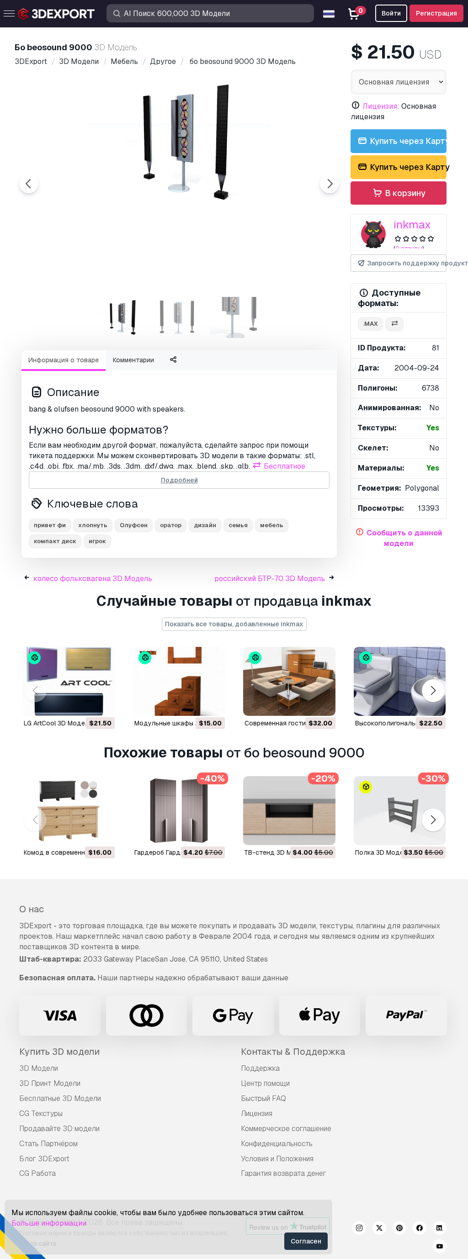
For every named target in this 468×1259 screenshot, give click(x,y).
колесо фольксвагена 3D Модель (92, 578)
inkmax (412, 224)
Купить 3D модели (59, 1052)
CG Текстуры (41, 1113)
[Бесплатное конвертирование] (394, 324)
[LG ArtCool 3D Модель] (68, 681)
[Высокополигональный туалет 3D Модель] (400, 681)
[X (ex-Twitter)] (379, 1229)
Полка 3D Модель (383, 852)
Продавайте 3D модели (59, 1128)
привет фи (50, 525)
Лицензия (256, 1113)
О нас (31, 909)
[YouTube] (440, 1247)
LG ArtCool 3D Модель (58, 723)
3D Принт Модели (49, 1083)
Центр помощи (265, 1083)
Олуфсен (134, 525)
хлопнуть (92, 525)
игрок (97, 541)
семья (238, 525)
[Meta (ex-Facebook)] (419, 1229)
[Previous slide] (28, 183)
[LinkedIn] (440, 1229)
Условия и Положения (277, 1159)
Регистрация (436, 13)
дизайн (205, 525)
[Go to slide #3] (237, 317)
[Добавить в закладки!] (101, 703)
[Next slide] (329, 183)
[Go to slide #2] (179, 317)
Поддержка (260, 1068)
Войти (391, 13)
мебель (271, 525)
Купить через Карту (407, 141)
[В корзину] (82, 703)
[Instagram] (359, 1229)
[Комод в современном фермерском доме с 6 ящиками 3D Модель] (68, 810)
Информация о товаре (63, 360)
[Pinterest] (399, 1229)
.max (370, 324)
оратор (170, 525)
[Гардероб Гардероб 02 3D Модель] (179, 810)
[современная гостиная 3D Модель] (289, 681)
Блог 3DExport (44, 1159)
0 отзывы (408, 248)
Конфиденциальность (277, 1143)
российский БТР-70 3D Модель (269, 578)
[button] (433, 690)
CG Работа (37, 1173)
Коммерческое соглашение (286, 1128)
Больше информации (48, 1223)
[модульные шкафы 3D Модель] (179, 681)
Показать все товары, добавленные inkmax (234, 624)
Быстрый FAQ (263, 1098)
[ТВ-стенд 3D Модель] (289, 810)
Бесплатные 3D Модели (60, 1098)
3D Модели (38, 1068)
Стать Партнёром (48, 1143)
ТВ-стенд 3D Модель (278, 852)
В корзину (404, 193)
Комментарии (133, 360)
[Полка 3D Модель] (400, 810)
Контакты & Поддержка (293, 1052)
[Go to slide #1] (120, 317)
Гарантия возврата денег (283, 1173)
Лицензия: (380, 106)
